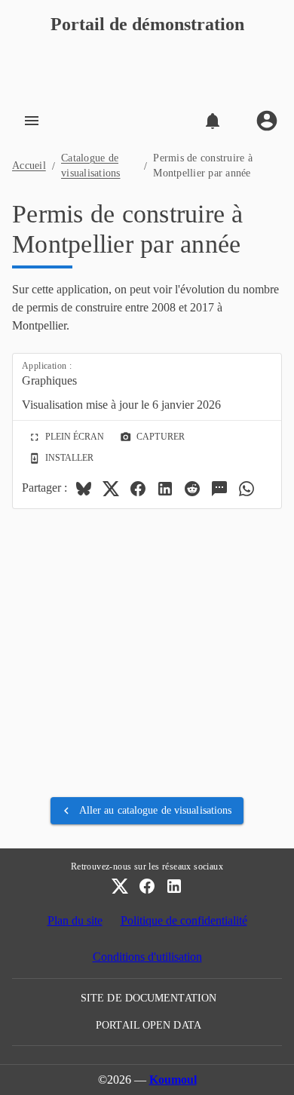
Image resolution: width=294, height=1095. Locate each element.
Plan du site (75, 920)
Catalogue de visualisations (91, 165)
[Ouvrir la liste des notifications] (212, 121)
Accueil (29, 165)
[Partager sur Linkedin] (165, 488)
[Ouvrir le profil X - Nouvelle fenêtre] (119, 886)
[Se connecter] (267, 121)
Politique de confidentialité (184, 920)
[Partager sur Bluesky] (83, 488)
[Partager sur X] (110, 488)
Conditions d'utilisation (147, 956)
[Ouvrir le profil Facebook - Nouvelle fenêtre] (147, 886)
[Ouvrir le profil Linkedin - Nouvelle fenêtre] (174, 886)
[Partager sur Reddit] (192, 488)
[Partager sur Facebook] (138, 488)
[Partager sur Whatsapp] (246, 488)
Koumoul (173, 1079)
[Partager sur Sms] (219, 488)
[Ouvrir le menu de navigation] (31, 121)
